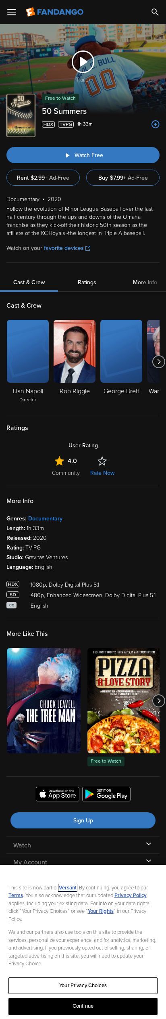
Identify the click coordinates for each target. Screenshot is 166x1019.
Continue (83, 1006)
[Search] (155, 12)
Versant (68, 888)
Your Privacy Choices (83, 985)
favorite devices (64, 248)
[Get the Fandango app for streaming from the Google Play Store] (106, 795)
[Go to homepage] (55, 12)
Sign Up (83, 820)
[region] (83, 942)
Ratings (87, 282)
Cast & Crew (29, 282)
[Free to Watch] (124, 701)
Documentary (45, 518)
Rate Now (102, 473)
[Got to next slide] (158, 361)
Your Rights (101, 911)
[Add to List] (155, 124)
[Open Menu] (11, 12)
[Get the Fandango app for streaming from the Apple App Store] (57, 795)
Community (66, 473)
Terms (15, 895)
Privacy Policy (130, 895)
